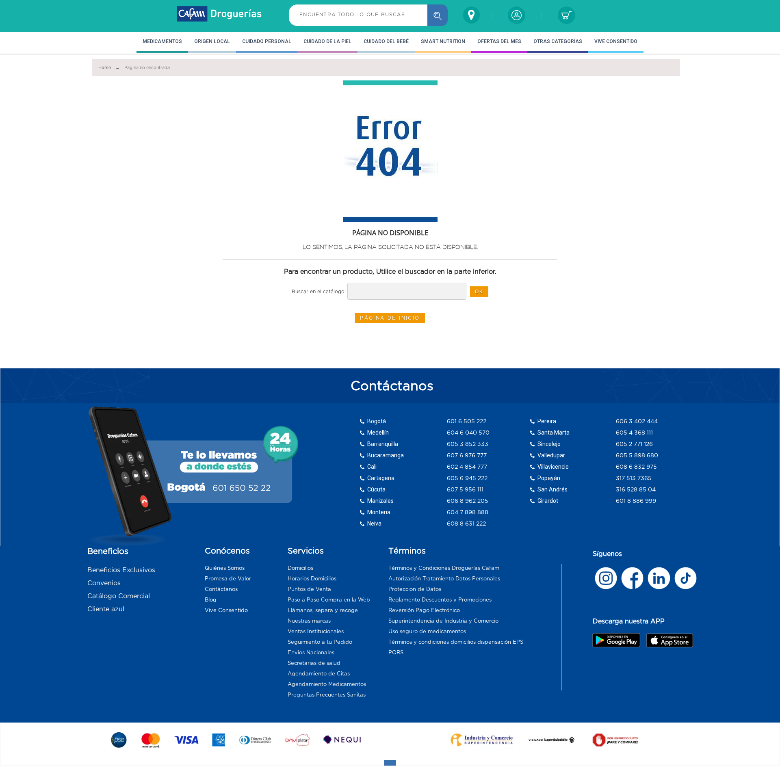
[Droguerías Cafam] (219, 15)
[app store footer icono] (669, 640)
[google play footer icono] (619, 640)
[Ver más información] (606, 578)
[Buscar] (437, 15)
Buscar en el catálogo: (319, 291)
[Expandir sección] (390, 763)
